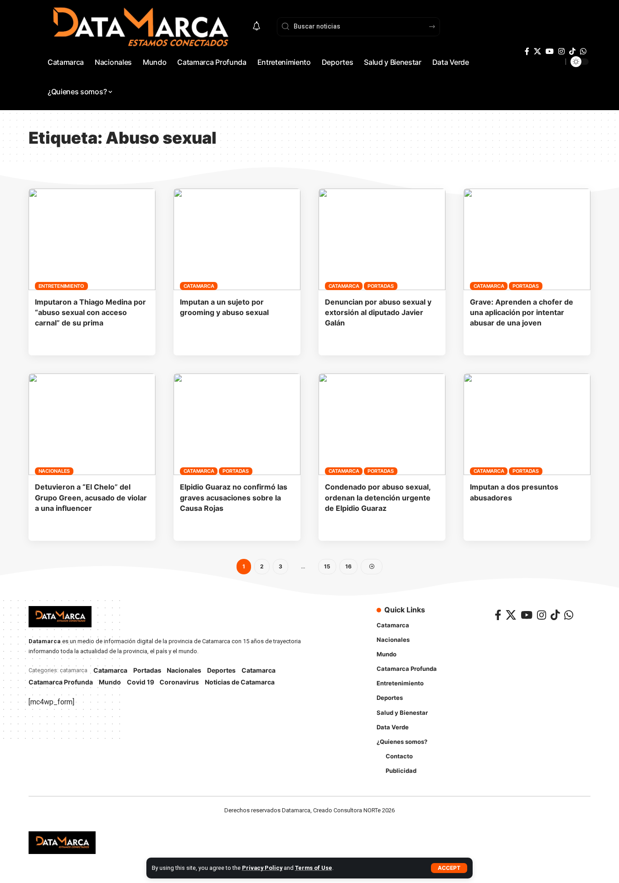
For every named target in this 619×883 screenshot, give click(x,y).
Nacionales (54, 471)
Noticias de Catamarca (240, 682)
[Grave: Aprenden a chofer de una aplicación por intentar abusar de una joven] (527, 239)
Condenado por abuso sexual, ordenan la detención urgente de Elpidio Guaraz (377, 497)
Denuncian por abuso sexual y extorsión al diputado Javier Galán (378, 312)
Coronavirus (179, 682)
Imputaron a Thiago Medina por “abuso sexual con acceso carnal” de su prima (90, 312)
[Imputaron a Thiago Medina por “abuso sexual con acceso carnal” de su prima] (92, 239)
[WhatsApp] (583, 51)
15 (327, 566)
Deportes (221, 670)
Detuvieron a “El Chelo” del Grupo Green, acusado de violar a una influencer (91, 497)
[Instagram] (561, 51)
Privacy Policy (262, 867)
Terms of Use (313, 867)
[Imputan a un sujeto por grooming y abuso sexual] (237, 239)
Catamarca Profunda (61, 682)
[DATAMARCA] (62, 842)
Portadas (381, 286)
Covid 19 (140, 682)
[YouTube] (549, 51)
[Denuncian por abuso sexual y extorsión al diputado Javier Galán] (382, 239)
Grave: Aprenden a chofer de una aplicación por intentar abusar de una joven (521, 312)
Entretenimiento (61, 286)
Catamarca (199, 286)
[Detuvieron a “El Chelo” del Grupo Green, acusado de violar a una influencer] (92, 424)
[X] (537, 51)
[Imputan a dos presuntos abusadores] (527, 424)
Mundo (110, 682)
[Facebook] (527, 51)
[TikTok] (572, 51)
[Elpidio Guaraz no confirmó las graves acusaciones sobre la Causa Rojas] (237, 424)
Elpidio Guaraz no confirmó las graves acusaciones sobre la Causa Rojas (233, 497)
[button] (449, 868)
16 (348, 566)
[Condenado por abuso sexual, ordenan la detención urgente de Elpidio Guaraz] (382, 424)
